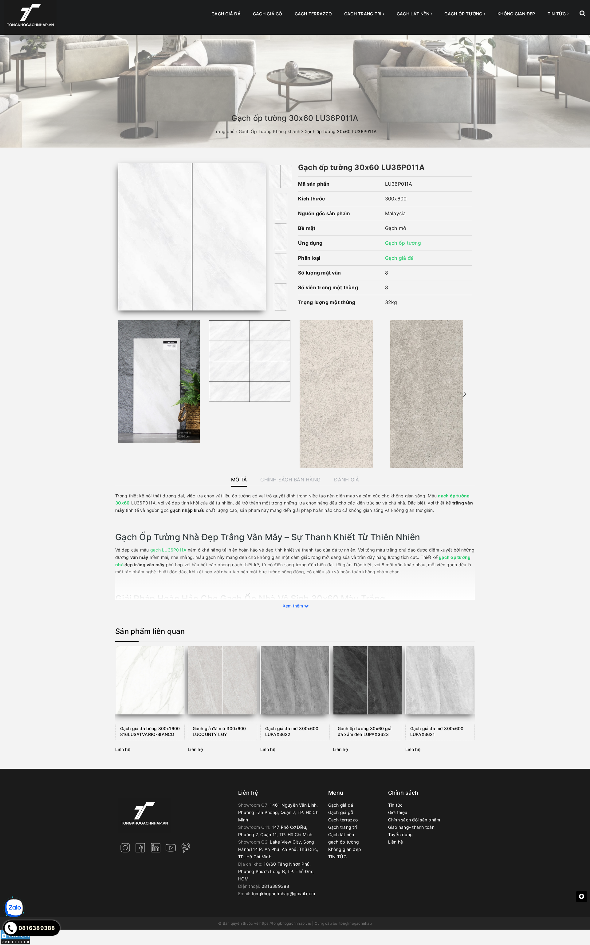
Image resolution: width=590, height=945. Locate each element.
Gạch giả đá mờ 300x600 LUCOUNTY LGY (219, 731)
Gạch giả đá (226, 13)
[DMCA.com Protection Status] (15, 936)
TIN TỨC (557, 13)
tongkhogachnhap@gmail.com (283, 893)
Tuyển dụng (400, 834)
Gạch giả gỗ (267, 13)
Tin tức (395, 805)
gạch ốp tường (464, 13)
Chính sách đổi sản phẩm (414, 819)
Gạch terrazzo (313, 13)
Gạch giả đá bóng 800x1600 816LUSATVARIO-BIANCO (150, 731)
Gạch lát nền (414, 13)
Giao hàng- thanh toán (411, 827)
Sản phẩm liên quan (150, 631)
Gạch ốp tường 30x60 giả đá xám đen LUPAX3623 (364, 731)
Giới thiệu (397, 812)
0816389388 (275, 886)
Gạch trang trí (363, 13)
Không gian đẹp (516, 13)
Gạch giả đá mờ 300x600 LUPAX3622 (292, 731)
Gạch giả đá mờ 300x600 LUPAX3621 (437, 731)
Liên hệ (395, 841)
